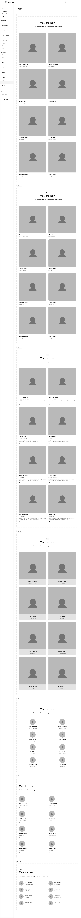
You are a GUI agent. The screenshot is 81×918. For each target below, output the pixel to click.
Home (17, 2)
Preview (23, 2)
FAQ (33, 2)
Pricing (28, 2)
